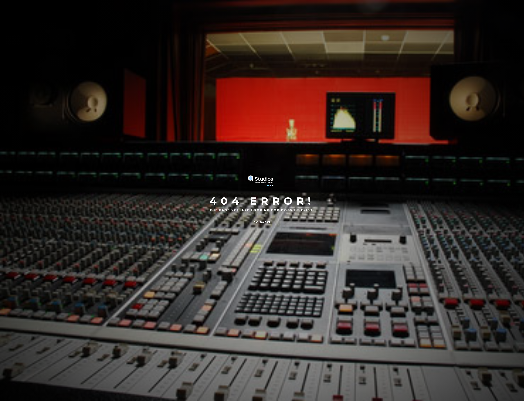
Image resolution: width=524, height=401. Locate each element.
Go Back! (261, 222)
